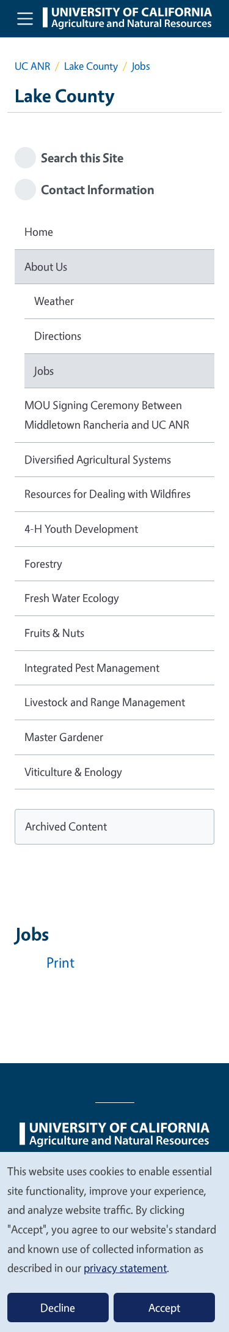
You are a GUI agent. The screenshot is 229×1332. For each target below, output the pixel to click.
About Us (45, 266)
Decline (57, 1307)
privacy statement (125, 1267)
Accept (164, 1307)
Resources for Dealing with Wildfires (107, 493)
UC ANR (32, 65)
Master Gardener (63, 736)
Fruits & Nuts (54, 632)
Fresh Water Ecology (71, 597)
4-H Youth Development (81, 528)
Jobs (44, 370)
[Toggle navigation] (25, 18)
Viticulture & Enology (73, 771)
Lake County (91, 65)
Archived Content (66, 826)
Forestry (43, 563)
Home (38, 231)
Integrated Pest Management (91, 667)
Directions (57, 335)
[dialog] (114, 1241)
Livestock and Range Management (104, 701)
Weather (54, 300)
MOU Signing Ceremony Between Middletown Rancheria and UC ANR (106, 414)
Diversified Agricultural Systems (97, 459)
